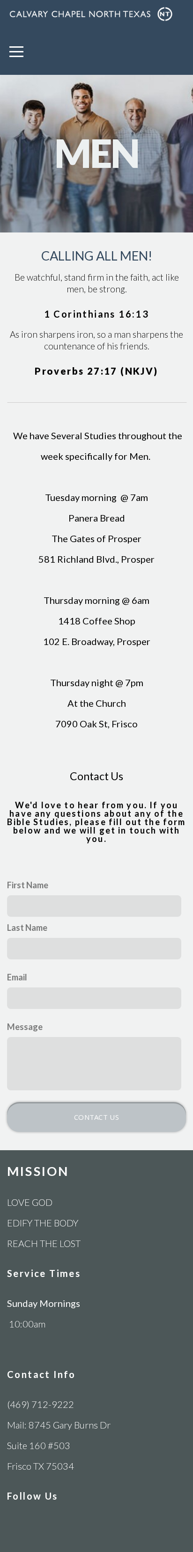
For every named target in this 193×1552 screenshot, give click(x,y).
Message (25, 1027)
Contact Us (96, 1117)
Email (17, 977)
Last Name (27, 927)
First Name (27, 885)
